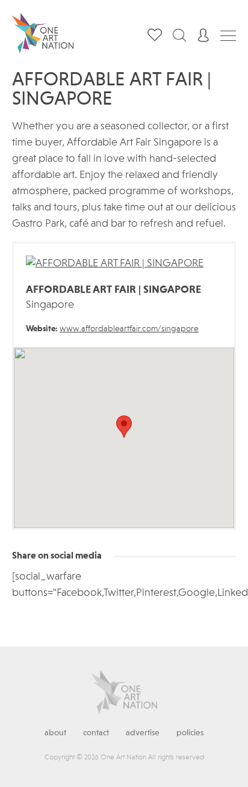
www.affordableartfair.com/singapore (129, 329)
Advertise (143, 733)
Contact (96, 733)
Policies (189, 733)
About (55, 733)
